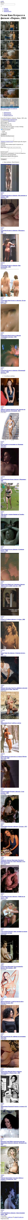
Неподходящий (6, 129)
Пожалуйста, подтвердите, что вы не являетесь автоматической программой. (13, 154)
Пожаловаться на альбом (7, 128)
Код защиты (15, 156)
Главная (6, 8)
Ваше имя (3, 147)
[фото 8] (10, 97)
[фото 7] (10, 88)
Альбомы (6, 10)
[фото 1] (10, 30)
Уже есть (4, 132)
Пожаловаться (7, 114)
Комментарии (17, 141)
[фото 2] (10, 39)
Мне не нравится (12, 108)
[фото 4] (10, 59)
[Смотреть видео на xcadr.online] (10, 107)
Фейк (3, 131)
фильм (5, 119)
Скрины (11, 119)
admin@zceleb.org (18, 1217)
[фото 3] (10, 49)
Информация (7, 112)
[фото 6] (10, 78)
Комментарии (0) (8, 115)
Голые (15, 119)
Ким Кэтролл (11, 121)
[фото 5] (10, 68)
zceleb (2, 1)
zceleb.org (10, 1217)
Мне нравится (4, 108)
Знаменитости (7, 11)
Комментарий (4, 152)
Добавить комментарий (7, 141)
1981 (8, 119)
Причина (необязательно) (7, 136)
